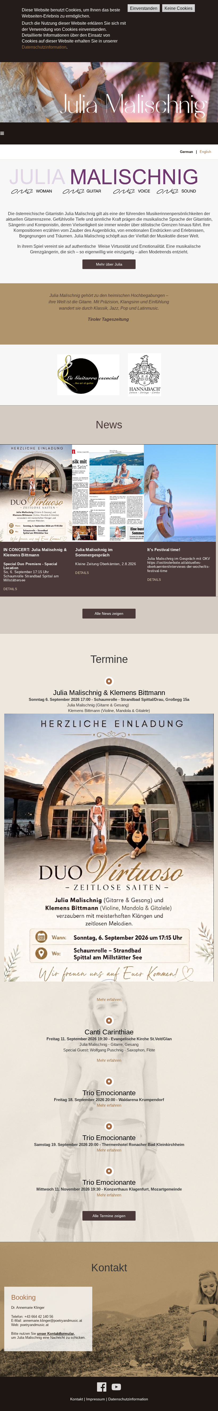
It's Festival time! (163, 549)
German (186, 152)
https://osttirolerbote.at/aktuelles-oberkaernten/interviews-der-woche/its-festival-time (178, 567)
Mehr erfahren (109, 999)
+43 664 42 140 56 (38, 1317)
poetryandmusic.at (34, 1325)
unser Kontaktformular (55, 1334)
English (205, 152)
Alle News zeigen (109, 613)
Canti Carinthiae (109, 1032)
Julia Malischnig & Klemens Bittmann (109, 693)
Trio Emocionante (109, 1093)
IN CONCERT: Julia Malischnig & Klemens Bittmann (35, 552)
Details (10, 589)
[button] (2, 133)
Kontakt (76, 1399)
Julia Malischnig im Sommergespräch (93, 552)
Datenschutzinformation (44, 47)
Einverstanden (143, 8)
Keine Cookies (178, 8)
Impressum (95, 1399)
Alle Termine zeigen (109, 1216)
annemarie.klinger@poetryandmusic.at (52, 1321)
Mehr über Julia (109, 264)
